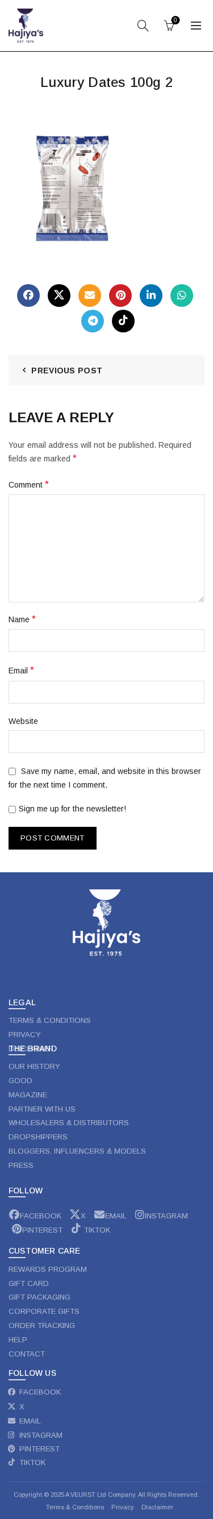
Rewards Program (48, 1269)
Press (21, 1165)
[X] (59, 295)
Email (21, 670)
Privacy (123, 1507)
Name (22, 619)
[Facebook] (28, 295)
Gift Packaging (39, 1297)
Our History (34, 1066)
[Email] (89, 295)
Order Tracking (42, 1325)
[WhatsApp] (181, 295)
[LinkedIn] (151, 295)
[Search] (143, 25)
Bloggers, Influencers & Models (77, 1151)
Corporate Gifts (44, 1311)
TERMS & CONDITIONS (50, 1020)
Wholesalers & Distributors (69, 1122)
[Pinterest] (120, 295)
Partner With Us (42, 1109)
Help (18, 1339)
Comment (29, 484)
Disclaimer (157, 1507)
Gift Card (29, 1283)
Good (20, 1080)
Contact (27, 1354)
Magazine (28, 1095)
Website (23, 721)
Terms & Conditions (75, 1507)
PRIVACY (25, 1034)
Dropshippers (38, 1137)
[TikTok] (123, 321)
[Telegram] (92, 321)
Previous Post (66, 370)
